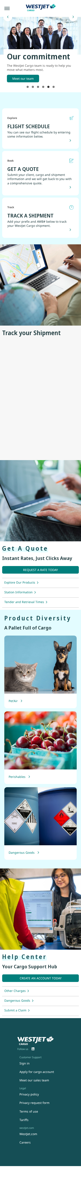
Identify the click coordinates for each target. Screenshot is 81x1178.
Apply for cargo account (36, 1072)
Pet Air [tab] (43, 87)
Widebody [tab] (38, 87)
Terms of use (28, 1111)
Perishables (17, 777)
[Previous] (7, 17)
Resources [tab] (53, 87)
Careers (25, 1142)
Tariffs (24, 1120)
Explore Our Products (19, 582)
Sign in (24, 1063)
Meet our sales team (34, 1080)
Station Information (18, 592)
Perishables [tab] (33, 87)
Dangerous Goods (22, 852)
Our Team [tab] (48, 87)
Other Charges (15, 991)
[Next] (73, 17)
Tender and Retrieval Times (24, 602)
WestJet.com (28, 1134)
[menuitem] (33, 1049)
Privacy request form (34, 1103)
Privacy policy (29, 1094)
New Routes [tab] (28, 87)
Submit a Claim (15, 1010)
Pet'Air (13, 701)
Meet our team (23, 78)
